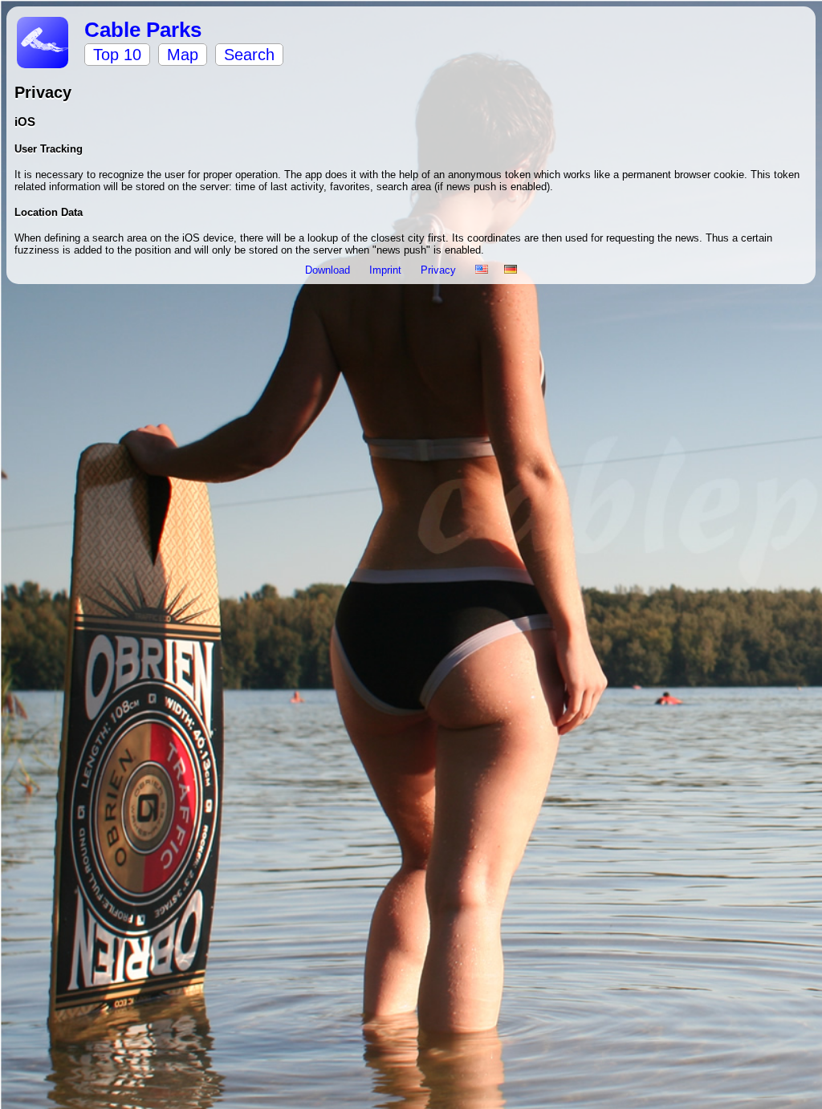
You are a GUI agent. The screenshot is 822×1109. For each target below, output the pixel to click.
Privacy (440, 270)
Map (182, 54)
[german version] (510, 270)
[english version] (481, 270)
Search (249, 54)
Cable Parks (142, 30)
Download (329, 270)
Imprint (387, 270)
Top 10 (117, 54)
